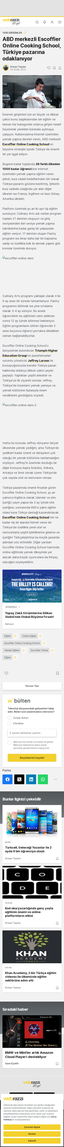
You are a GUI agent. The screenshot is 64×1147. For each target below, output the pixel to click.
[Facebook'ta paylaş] (8, 779)
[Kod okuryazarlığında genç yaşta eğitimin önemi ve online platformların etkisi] (32, 882)
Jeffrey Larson (38, 360)
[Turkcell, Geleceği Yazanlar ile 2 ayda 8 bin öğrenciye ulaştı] (32, 821)
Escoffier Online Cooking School (25, 144)
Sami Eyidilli (12, 1063)
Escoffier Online (39, 650)
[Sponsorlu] (32, 586)
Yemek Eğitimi (11, 650)
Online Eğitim (29, 636)
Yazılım (8, 903)
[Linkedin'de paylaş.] (32, 779)
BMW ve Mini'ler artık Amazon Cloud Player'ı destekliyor (29, 1055)
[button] (32, 272)
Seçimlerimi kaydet (32, 757)
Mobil (8, 842)
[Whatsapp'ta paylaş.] (44, 779)
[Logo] (11, 21)
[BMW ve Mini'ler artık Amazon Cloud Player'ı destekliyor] (32, 1031)
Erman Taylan (13, 858)
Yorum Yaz (32, 686)
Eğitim (7, 636)
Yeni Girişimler (12, 32)
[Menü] (59, 22)
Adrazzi (9, 624)
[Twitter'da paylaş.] (20, 779)
